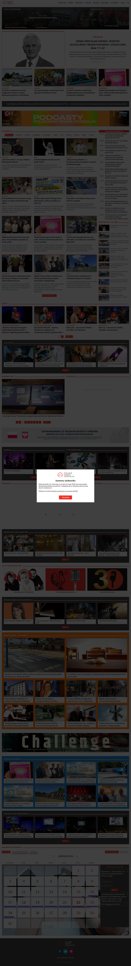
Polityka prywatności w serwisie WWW (64, 491)
